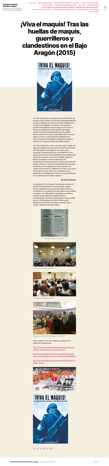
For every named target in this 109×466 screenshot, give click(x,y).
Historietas (76, 3)
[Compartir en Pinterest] (41, 448)
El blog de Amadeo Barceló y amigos (10, 5)
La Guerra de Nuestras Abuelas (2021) (64, 9)
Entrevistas (32, 3)
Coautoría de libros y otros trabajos (87, 9)
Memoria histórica (48, 5)
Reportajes (82, 5)
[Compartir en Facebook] (34, 448)
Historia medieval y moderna (62, 3)
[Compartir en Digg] (48, 448)
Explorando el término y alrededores (66, 5)
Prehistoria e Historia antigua (89, 3)
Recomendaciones (92, 5)
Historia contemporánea (45, 3)
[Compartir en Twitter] (38, 448)
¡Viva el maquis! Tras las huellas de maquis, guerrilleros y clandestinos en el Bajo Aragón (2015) (70, 7)
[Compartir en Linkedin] (44, 448)
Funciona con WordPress (47, 462)
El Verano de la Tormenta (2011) (41, 9)
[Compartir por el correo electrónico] (51, 448)
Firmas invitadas (93, 11)
